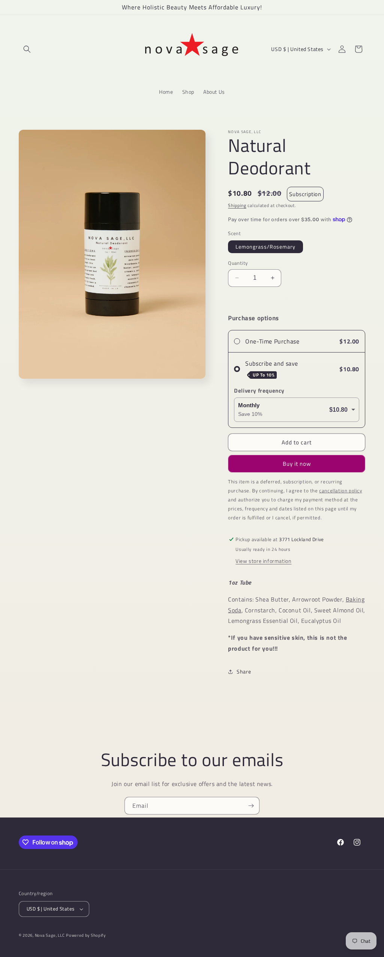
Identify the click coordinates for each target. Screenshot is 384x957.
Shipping (237, 205)
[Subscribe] (251, 805)
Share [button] (244, 671)
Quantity (238, 263)
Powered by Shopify (86, 935)
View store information (263, 561)
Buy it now (297, 463)
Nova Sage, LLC (50, 935)
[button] (27, 49)
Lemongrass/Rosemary (266, 246)
